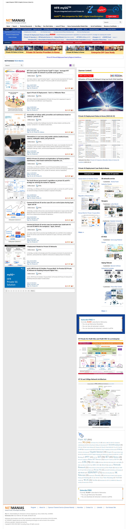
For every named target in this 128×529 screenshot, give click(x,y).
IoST (94, 457)
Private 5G (35, 88)
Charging (97, 447)
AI (32, 132)
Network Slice (92, 467)
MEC (79, 465)
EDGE (98, 449)
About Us (30, 2)
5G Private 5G (94, 442)
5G (30, 88)
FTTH (118, 449)
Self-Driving (106, 475)
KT (107, 456)
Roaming (119, 470)
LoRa (119, 462)
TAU (92, 477)
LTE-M (110, 462)
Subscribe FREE (87, 320)
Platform (90, 470)
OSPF (120, 467)
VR (100, 477)
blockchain (102, 480)
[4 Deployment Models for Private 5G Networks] (15, 245)
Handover (105, 454)
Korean (25, 2)
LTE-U (114, 462)
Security (98, 475)
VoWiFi (80, 480)
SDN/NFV (93, 472)
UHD (96, 477)
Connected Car (87, 449)
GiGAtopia (85, 452)
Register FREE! (14, 2)
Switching (86, 477)
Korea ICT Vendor (108, 459)
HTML (39, 76)
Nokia (116, 467)
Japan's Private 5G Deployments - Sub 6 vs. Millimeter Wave (46, 93)
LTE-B (100, 462)
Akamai (116, 442)
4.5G (79, 442)
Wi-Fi (86, 480)
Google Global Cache (118, 452)
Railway (42, 132)
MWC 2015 (96, 465)
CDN (79, 447)
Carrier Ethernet (90, 447)
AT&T (111, 442)
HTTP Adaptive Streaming (95, 454)
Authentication (81, 445)
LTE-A (93, 462)
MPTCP (89, 465)
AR (103, 442)
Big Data (92, 445)
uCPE (89, 482)
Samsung (91, 475)
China (102, 447)
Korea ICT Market (82, 459)
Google (109, 452)
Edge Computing (105, 449)
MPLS (83, 465)
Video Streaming (108, 477)
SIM (103, 472)
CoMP (80, 449)
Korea (33, 198)
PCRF (84, 470)
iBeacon (118, 480)
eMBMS (113, 480)
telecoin (85, 482)
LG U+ (116, 459)
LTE (84, 461)
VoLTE (118, 477)
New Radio (109, 467)
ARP (107, 442)
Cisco (115, 447)
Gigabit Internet (96, 451)
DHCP (93, 449)
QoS (105, 470)
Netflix (109, 465)
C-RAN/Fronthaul (114, 445)
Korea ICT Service (94, 459)
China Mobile (109, 447)
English (21, 2)
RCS (109, 470)
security (80, 482)
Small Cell (113, 475)
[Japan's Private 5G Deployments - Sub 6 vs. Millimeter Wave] (15, 91)
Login (7, 2)
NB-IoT (104, 465)
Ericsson (113, 449)
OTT (81, 470)
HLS (81, 454)
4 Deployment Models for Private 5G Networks (42, 246)
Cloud (119, 447)
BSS (87, 445)
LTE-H (104, 462)
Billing (97, 445)
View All (82, 439)
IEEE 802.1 (116, 454)
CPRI (83, 447)
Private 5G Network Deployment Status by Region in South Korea (64, 57)
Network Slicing (100, 467)
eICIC (107, 480)
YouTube (95, 480)
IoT (34, 176)
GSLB (79, 452)
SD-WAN (81, 472)
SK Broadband (109, 472)
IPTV (87, 456)
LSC (79, 462)
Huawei (110, 454)
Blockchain (103, 445)
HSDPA (85, 454)
